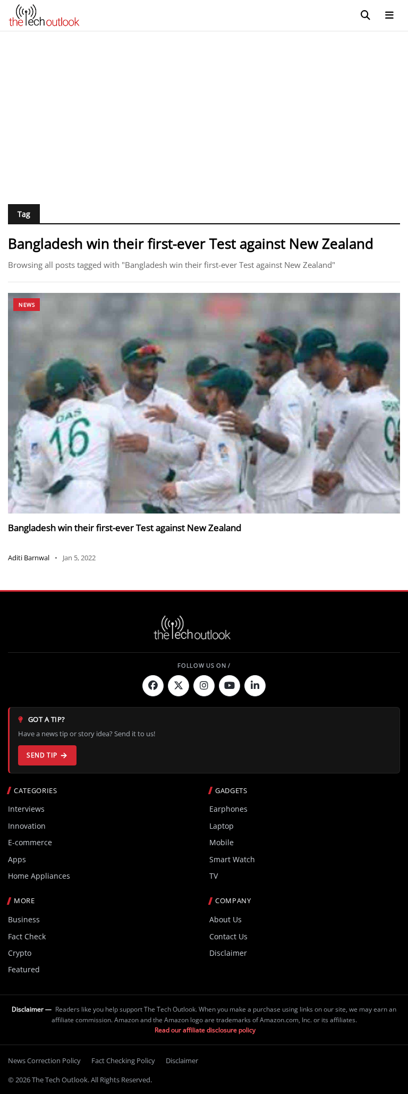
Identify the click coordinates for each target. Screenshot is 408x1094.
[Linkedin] (255, 685)
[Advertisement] (204, 111)
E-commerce (30, 842)
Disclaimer (228, 953)
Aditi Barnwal (28, 557)
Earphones (228, 809)
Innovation (27, 826)
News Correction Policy (44, 1060)
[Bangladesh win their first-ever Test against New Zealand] (204, 403)
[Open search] (365, 15)
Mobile (221, 842)
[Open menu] (389, 15)
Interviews (26, 809)
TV (213, 876)
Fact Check (27, 936)
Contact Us (228, 936)
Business (24, 919)
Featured (24, 969)
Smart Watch (232, 859)
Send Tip (42, 755)
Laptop (221, 826)
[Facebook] (153, 685)
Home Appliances (39, 876)
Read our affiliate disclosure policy (205, 1029)
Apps (17, 859)
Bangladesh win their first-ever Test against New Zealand (124, 527)
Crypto (19, 953)
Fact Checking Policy (123, 1060)
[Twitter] (178, 685)
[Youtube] (229, 685)
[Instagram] (204, 685)
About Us (225, 919)
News (27, 304)
